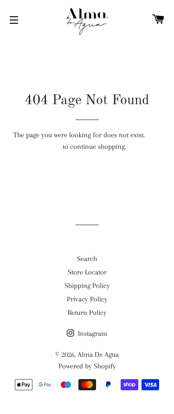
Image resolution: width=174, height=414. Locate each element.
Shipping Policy (87, 285)
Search (87, 258)
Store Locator (87, 272)
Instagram (91, 333)
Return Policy (87, 312)
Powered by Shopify (87, 366)
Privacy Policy (87, 299)
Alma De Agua (98, 354)
